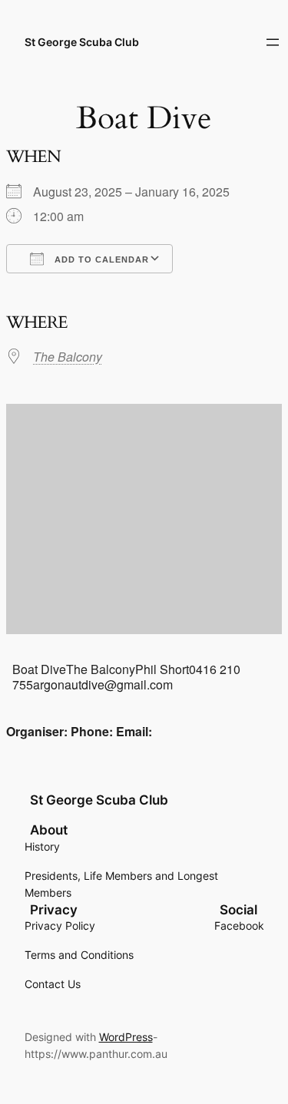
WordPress (126, 1036)
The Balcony (67, 356)
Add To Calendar (100, 259)
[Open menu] (272, 42)
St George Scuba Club (82, 41)
